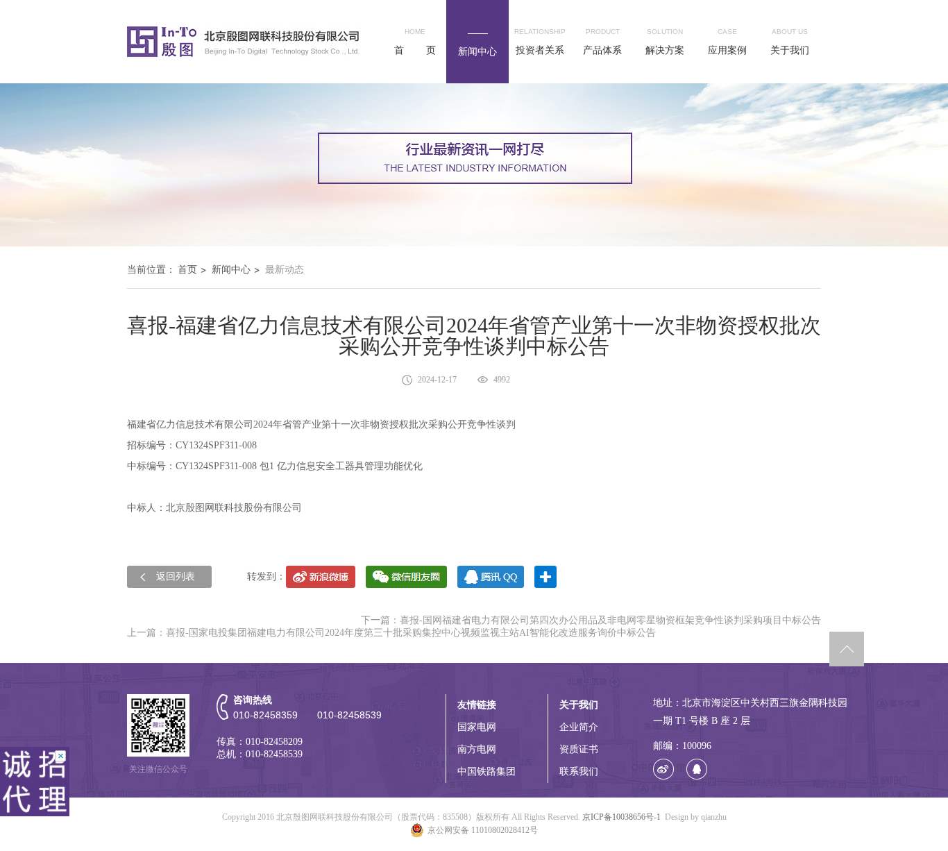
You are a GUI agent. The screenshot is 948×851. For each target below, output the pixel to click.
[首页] (244, 41)
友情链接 (476, 705)
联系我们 (578, 771)
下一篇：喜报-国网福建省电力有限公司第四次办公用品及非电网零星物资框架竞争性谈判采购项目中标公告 (591, 620)
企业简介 (578, 727)
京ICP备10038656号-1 (621, 817)
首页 (187, 269)
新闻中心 (231, 269)
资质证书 (578, 749)
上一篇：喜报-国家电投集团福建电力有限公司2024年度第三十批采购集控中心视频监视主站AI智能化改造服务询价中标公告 (391, 632)
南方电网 (476, 749)
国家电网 (476, 727)
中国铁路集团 (486, 771)
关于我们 (578, 705)
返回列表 (175, 576)
